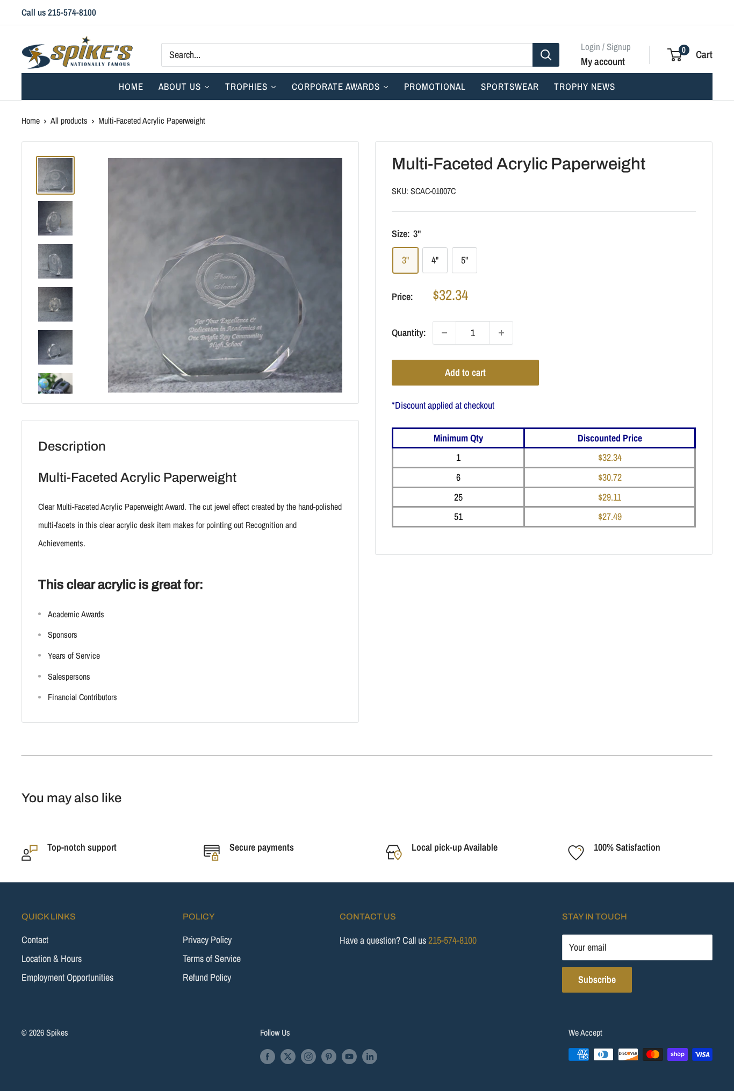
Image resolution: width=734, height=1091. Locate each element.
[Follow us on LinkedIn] (369, 1056)
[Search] (545, 54)
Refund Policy (207, 977)
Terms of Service (212, 958)
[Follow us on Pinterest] (328, 1056)
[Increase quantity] (501, 333)
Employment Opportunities (67, 977)
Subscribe (597, 979)
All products (69, 120)
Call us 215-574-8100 (58, 12)
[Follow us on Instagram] (308, 1056)
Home (30, 120)
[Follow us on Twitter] (288, 1056)
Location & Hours (51, 958)
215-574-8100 (452, 940)
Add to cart (465, 372)
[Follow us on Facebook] (267, 1056)
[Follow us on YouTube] (349, 1056)
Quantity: (409, 332)
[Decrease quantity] (444, 333)
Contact (34, 939)
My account (603, 61)
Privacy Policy (207, 939)
